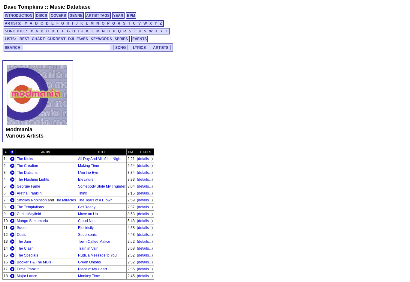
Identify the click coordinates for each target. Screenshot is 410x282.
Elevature (86, 179)
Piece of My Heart (92, 269)
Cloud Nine (87, 221)
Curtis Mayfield (29, 214)
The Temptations (30, 207)
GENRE (76, 15)
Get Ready (86, 207)
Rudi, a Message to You (97, 255)
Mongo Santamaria (32, 221)
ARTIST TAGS (98, 15)
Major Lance (27, 276)
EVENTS (139, 39)
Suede (22, 228)
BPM (131, 15)
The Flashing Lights (33, 179)
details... (145, 159)
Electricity (86, 228)
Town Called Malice (94, 241)
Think (82, 193)
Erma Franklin (28, 269)
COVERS (58, 15)
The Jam (24, 241)
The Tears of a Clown (95, 200)
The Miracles (65, 200)
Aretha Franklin (29, 193)
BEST (24, 39)
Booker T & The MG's (34, 262)
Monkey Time (89, 276)
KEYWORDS (101, 39)
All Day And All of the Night (99, 159)
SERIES (121, 39)
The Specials (27, 255)
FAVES (82, 39)
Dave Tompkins (23, 7)
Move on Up (88, 214)
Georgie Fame (28, 186)
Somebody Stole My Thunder (101, 186)
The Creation (27, 166)
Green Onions (89, 262)
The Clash (25, 248)
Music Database (70, 7)
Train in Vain (88, 248)
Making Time (88, 166)
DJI (71, 39)
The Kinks (25, 159)
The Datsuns (27, 173)
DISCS (41, 15)
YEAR (118, 15)
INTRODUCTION (18, 15)
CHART (38, 39)
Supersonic (87, 235)
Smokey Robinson (32, 200)
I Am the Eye (88, 173)
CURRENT (56, 39)
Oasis (21, 235)
